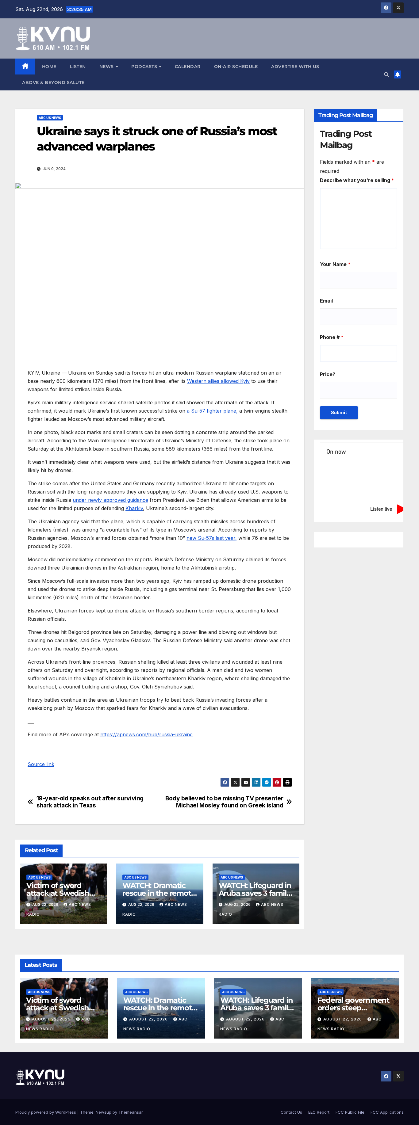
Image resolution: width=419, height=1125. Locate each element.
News (107, 66)
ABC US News (50, 118)
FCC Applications (387, 1112)
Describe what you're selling (357, 180)
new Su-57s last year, (211, 538)
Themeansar (130, 1112)
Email (326, 301)
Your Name (335, 264)
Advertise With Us (295, 66)
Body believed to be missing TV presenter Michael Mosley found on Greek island (224, 802)
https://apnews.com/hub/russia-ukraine (146, 734)
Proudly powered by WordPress (46, 1112)
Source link (41, 764)
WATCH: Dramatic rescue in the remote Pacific (158, 893)
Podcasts (145, 66)
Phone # (332, 337)
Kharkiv (134, 508)
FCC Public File (350, 1112)
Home (49, 66)
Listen (78, 66)
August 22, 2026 (52, 1019)
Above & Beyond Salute (53, 82)
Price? (327, 374)
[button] (386, 74)
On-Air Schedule (236, 66)
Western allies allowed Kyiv (218, 381)
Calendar (188, 66)
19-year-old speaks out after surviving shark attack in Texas (90, 802)
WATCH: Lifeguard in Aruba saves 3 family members (255, 893)
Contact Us (291, 1112)
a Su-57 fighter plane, (212, 411)
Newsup (103, 1112)
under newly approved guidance (110, 500)
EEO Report (318, 1112)
